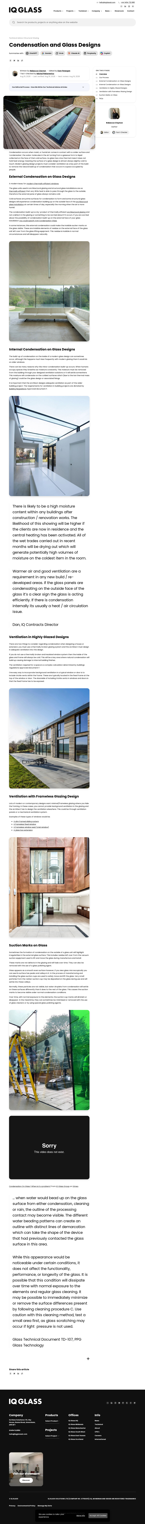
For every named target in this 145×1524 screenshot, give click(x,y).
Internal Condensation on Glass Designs (115, 84)
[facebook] (10, 60)
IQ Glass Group (62, 1186)
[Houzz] (127, 1403)
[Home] (25, 12)
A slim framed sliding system (26, 821)
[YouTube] (119, 1403)
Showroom (119, 11)
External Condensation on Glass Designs (115, 81)
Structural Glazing (31, 38)
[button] (49, 87)
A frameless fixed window (25, 824)
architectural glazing (76, 212)
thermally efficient (17, 191)
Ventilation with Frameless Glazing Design (115, 91)
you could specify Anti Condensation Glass (38, 220)
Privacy (12, 1506)
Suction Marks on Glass (108, 95)
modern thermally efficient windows (43, 183)
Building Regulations (18, 389)
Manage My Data (45, 1506)
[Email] (121, 6)
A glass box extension (23, 830)
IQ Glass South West (76, 1432)
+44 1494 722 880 (128, 2)
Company (96, 11)
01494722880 (14, 1430)
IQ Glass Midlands (75, 1424)
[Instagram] (129, 6)
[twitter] (14, 60)
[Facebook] (130, 1403)
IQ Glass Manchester (77, 1428)
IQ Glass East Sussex (76, 1436)
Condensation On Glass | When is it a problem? (30, 1186)
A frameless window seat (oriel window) (31, 827)
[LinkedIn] (125, 6)
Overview (103, 74)
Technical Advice (16, 38)
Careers (98, 1436)
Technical (83, 11)
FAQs (101, 98)
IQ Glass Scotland (75, 1439)
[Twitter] (134, 1403)
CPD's (97, 1432)
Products (57, 11)
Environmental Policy (26, 1506)
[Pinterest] (123, 1403)
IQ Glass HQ (73, 1421)
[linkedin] (18, 60)
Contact (130, 11)
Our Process (104, 77)
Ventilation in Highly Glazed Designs (113, 88)
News (107, 11)
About (97, 1428)
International (100, 1439)
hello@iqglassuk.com (107, 2)
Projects (69, 11)
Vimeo (75, 1186)
